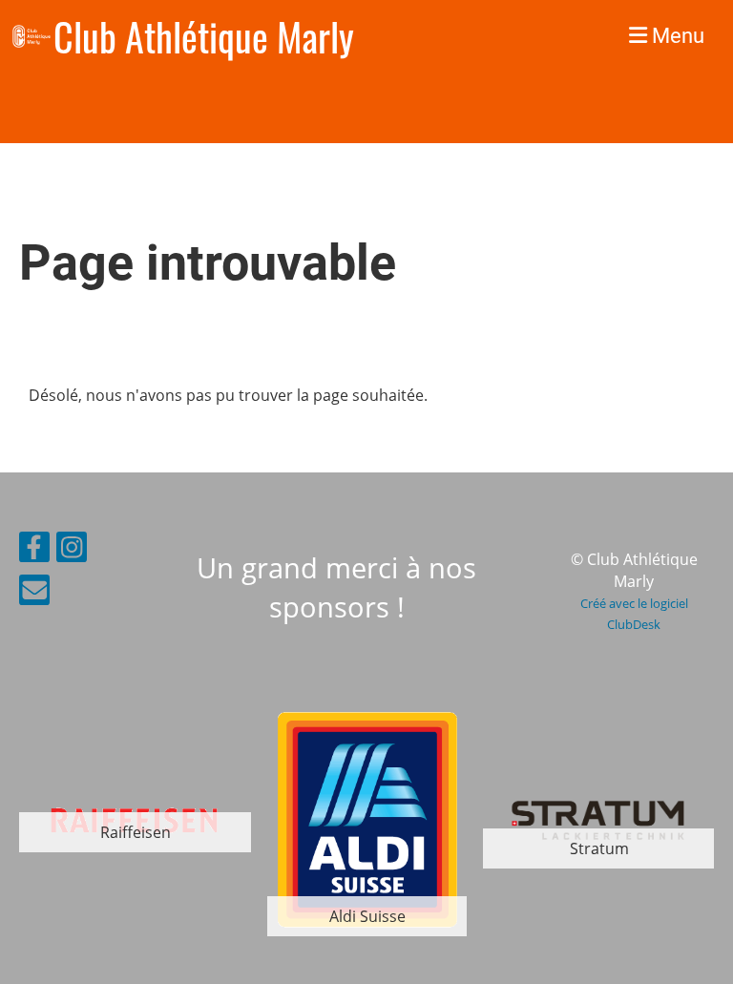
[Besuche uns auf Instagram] (71, 550)
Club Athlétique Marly (203, 36)
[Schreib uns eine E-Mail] (34, 593)
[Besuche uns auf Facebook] (34, 550)
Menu (675, 36)
